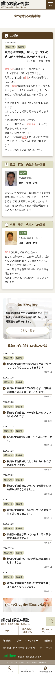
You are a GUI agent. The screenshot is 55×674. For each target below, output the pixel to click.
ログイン (9, 630)
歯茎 (26, 77)
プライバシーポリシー (27, 640)
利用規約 (7, 640)
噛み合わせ (33, 124)
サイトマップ (46, 648)
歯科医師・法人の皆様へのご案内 (19, 648)
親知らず (10, 47)
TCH (7, 252)
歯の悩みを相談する (27, 630)
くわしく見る (27, 330)
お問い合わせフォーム (46, 630)
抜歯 (14, 86)
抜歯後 (21, 47)
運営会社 (48, 640)
